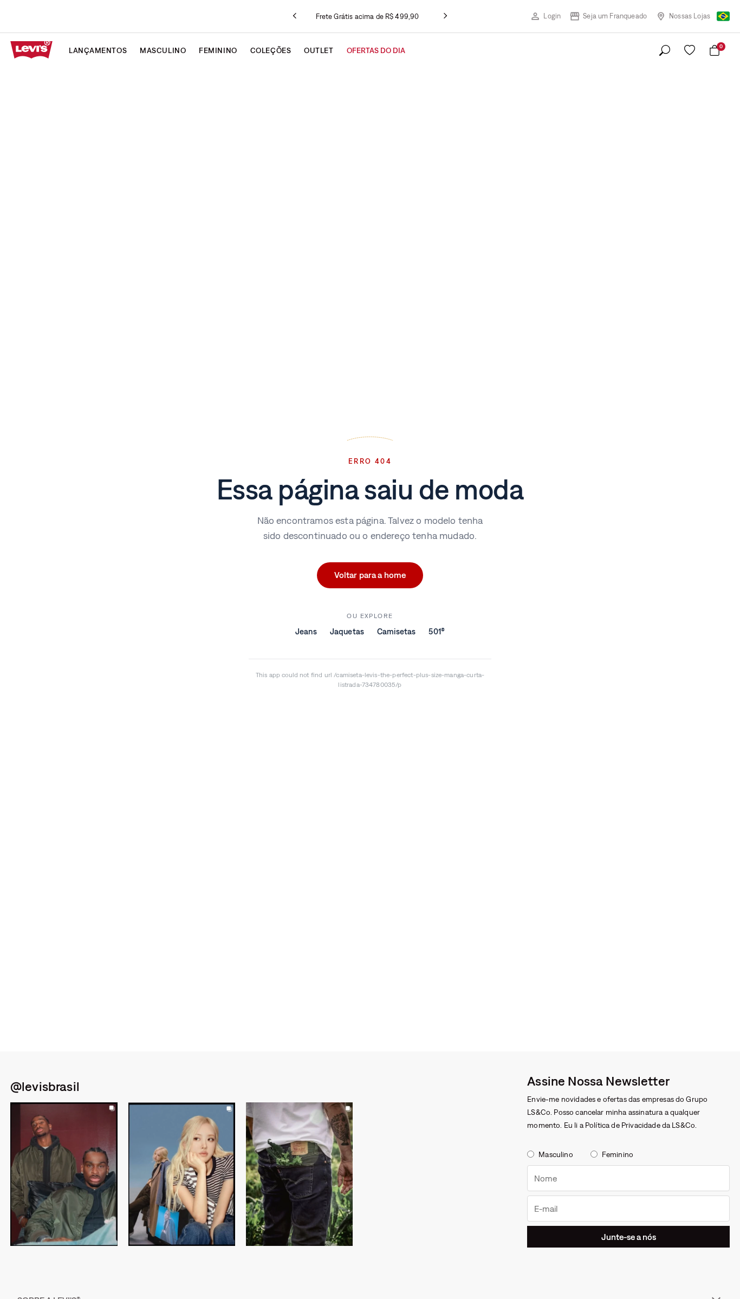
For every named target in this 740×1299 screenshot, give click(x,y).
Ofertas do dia (376, 50)
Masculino (163, 50)
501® (437, 631)
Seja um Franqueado (615, 16)
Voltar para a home (370, 575)
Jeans (306, 631)
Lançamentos (98, 50)
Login (552, 16)
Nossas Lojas (689, 16)
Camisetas (396, 631)
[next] (445, 16)
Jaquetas (347, 631)
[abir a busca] (665, 51)
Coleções (270, 50)
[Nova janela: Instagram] (64, 1174)
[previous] (294, 16)
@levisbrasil (45, 1086)
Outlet (318, 50)
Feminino (218, 50)
